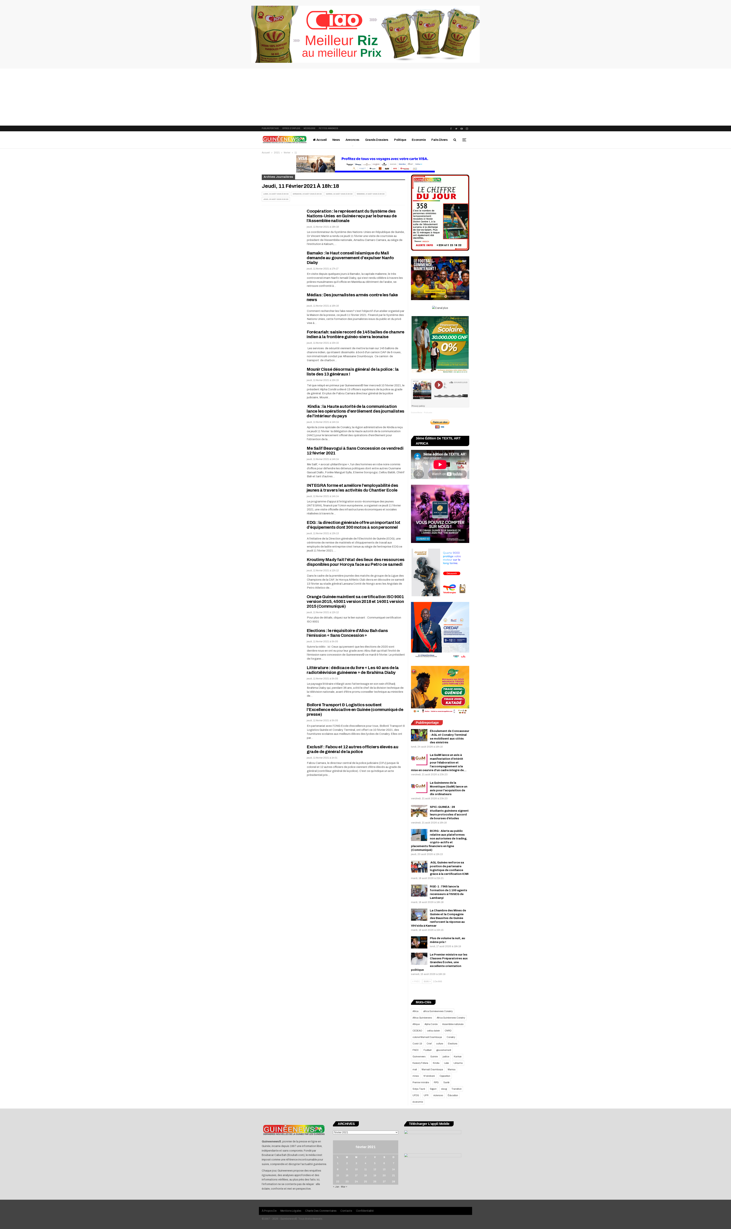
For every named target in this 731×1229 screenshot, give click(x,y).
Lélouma (458, 1063)
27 (384, 1181)
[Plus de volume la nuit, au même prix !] (419, 942)
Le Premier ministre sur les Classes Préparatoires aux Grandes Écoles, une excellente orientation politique (439, 962)
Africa (415, 1011)
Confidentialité (365, 1210)
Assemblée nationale (452, 1024)
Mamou (452, 1069)
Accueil (321, 139)
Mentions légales (290, 1210)
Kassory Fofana (420, 1063)
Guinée (434, 1056)
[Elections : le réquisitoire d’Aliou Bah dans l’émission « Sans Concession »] (282, 641)
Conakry (451, 1037)
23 (347, 1181)
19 (374, 1175)
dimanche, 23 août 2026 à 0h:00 (307, 194)
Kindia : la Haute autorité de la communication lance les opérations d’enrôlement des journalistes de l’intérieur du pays (355, 411)
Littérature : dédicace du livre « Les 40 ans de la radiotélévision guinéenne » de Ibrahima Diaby (353, 670)
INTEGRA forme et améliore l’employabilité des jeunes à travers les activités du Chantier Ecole (352, 488)
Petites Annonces (328, 128)
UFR (426, 1095)
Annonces (352, 139)
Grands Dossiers (376, 139)
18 (365, 1175)
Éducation (453, 1095)
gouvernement (443, 1050)
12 (374, 1169)
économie (418, 1102)
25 (365, 1181)
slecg (444, 1089)
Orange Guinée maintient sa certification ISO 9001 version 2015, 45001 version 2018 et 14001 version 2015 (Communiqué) (355, 602)
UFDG (416, 1095)
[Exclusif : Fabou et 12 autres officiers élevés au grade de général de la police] (282, 757)
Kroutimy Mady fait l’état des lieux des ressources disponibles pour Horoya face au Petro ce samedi (356, 562)
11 (365, 1169)
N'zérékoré (429, 1076)
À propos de (269, 1210)
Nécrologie (309, 128)
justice (446, 1056)
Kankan (458, 1056)
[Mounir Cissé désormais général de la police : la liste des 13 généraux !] (282, 380)
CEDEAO (417, 1030)
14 (393, 1169)
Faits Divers (439, 139)
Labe (446, 1063)
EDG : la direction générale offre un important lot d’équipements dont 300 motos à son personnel (353, 525)
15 (337, 1175)
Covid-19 (417, 1043)
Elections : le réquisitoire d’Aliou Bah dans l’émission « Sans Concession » (347, 633)
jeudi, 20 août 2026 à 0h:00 (275, 199)
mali (415, 1069)
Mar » (344, 1186)
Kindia (436, 1063)
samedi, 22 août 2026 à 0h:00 (339, 194)
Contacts (346, 1210)
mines (416, 1076)
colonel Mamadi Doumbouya (427, 1037)
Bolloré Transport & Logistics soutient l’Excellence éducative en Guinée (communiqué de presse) (355, 710)
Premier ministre (421, 1082)
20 (384, 1175)
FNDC (416, 1050)
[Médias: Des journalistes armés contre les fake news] (282, 305)
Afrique (416, 1024)
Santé (446, 1082)
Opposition (445, 1076)
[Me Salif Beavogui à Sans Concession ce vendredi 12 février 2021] (282, 459)
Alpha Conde (431, 1024)
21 (393, 1175)
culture (439, 1043)
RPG (436, 1082)
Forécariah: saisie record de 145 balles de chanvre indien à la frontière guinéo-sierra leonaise (355, 334)
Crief (429, 1043)
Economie (419, 139)
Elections (452, 1043)
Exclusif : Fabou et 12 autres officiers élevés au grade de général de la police (352, 749)
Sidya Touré (419, 1089)
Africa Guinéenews (422, 1017)
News (336, 139)
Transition (456, 1089)
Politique (400, 139)
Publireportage (270, 128)
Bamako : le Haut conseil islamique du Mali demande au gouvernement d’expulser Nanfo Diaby (350, 258)
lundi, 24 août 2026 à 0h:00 (276, 194)
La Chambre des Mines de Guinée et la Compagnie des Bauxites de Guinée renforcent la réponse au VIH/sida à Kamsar (438, 918)
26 (374, 1181)
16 (347, 1175)
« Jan (336, 1186)
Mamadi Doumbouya (432, 1069)
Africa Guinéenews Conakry (451, 1017)
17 (356, 1175)
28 (393, 1181)
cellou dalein (433, 1030)
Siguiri (433, 1089)
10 (356, 1169)
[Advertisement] (365, 97)
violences (438, 1095)
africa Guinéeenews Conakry (438, 1011)
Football (427, 1050)
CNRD (448, 1030)
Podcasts (428, 412)
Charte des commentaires (321, 1210)
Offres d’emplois (291, 128)
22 (337, 1181)
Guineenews (419, 1056)
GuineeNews (416, 412)
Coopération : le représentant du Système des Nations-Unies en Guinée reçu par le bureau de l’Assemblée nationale (352, 216)
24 (356, 1181)
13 (384, 1169)
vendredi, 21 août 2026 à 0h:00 (371, 194)
